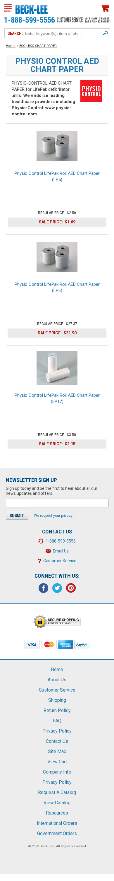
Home (10, 46)
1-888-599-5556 (61, 541)
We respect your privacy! (53, 516)
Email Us (61, 551)
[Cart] (105, 8)
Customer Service (59, 560)
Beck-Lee (47, 846)
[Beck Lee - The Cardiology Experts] (31, 8)
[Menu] (8, 8)
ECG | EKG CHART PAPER (38, 46)
